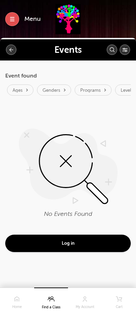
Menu (32, 18)
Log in (68, 243)
